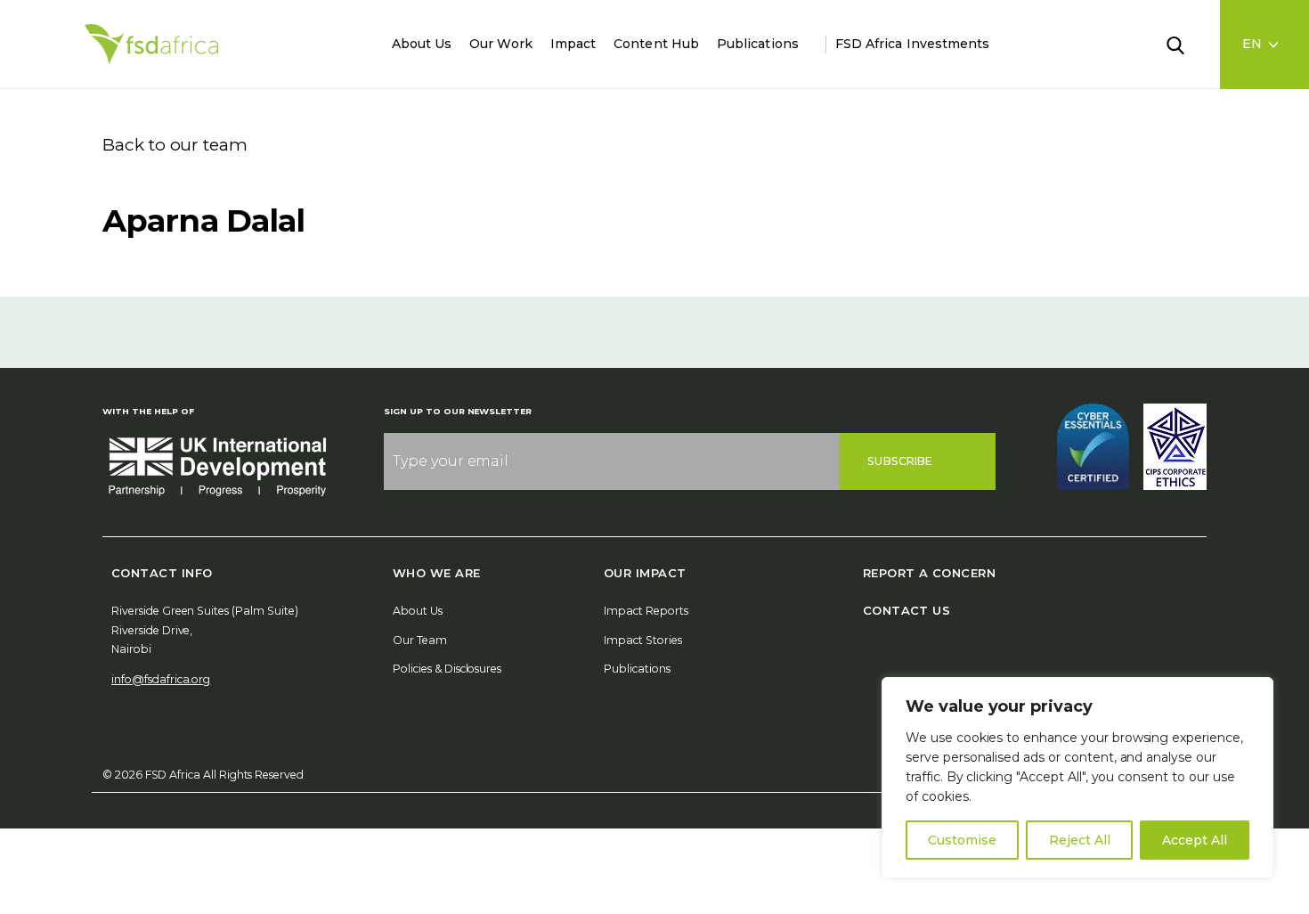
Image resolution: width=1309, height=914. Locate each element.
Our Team (420, 640)
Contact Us (907, 610)
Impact (573, 44)
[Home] (151, 44)
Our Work (501, 44)
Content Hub (656, 44)
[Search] (1186, 43)
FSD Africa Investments (912, 44)
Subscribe (899, 461)
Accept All (1194, 840)
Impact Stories (643, 640)
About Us (422, 44)
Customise (962, 840)
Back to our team (175, 145)
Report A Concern (929, 573)
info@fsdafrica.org (160, 679)
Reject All (1079, 840)
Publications (758, 44)
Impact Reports (646, 610)
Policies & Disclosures (447, 668)
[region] (1077, 777)
